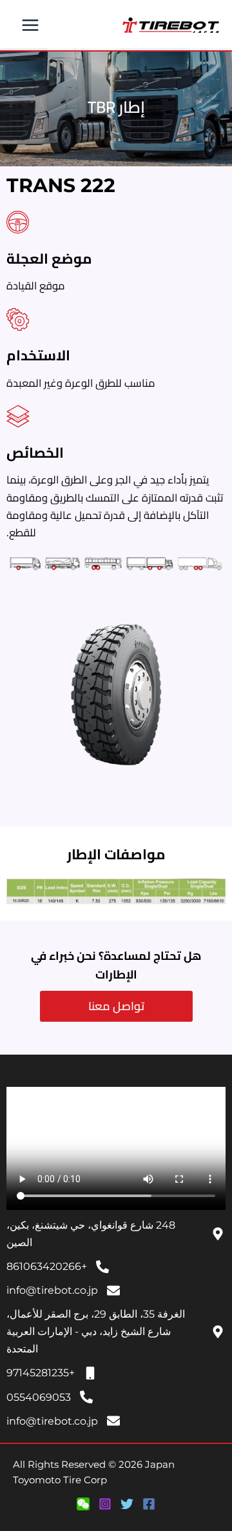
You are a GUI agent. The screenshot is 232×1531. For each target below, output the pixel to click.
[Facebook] (148, 1503)
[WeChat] (83, 1503)
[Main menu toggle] (30, 25)
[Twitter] (127, 1503)
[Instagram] (105, 1503)
